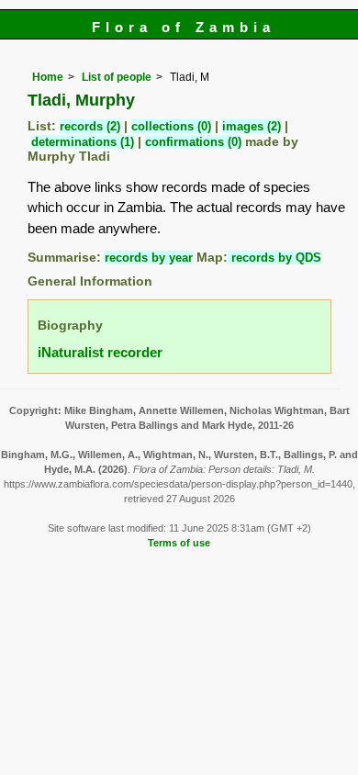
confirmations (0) (193, 142)
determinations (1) (82, 142)
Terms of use (179, 542)
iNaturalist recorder (100, 352)
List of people (116, 77)
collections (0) (171, 126)
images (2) (251, 126)
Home (47, 77)
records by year (149, 257)
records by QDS (274, 257)
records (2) (90, 126)
